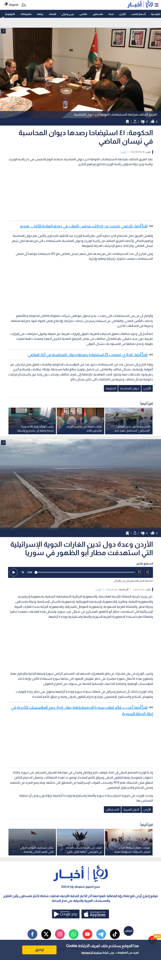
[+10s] (147, 572)
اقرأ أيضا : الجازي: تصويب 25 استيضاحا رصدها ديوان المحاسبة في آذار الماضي (87, 354)
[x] (46, 934)
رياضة (40, 14)
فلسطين (98, 14)
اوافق (39, 950)
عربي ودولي (67, 14)
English (13, 4)
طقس (83, 14)
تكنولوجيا (10, 14)
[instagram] (60, 934)
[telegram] (101, 934)
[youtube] (87, 934)
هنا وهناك (25, 14)
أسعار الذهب (138, 14)
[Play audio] (13, 572)
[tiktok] (115, 934)
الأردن (122, 14)
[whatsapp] (74, 934)
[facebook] (32, 934)
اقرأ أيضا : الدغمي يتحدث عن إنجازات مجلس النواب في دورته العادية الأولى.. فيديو (83, 226)
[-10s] (138, 572)
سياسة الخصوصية (91, 952)
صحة (111, 14)
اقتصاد (52, 14)
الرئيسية (155, 14)
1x (22, 572)
